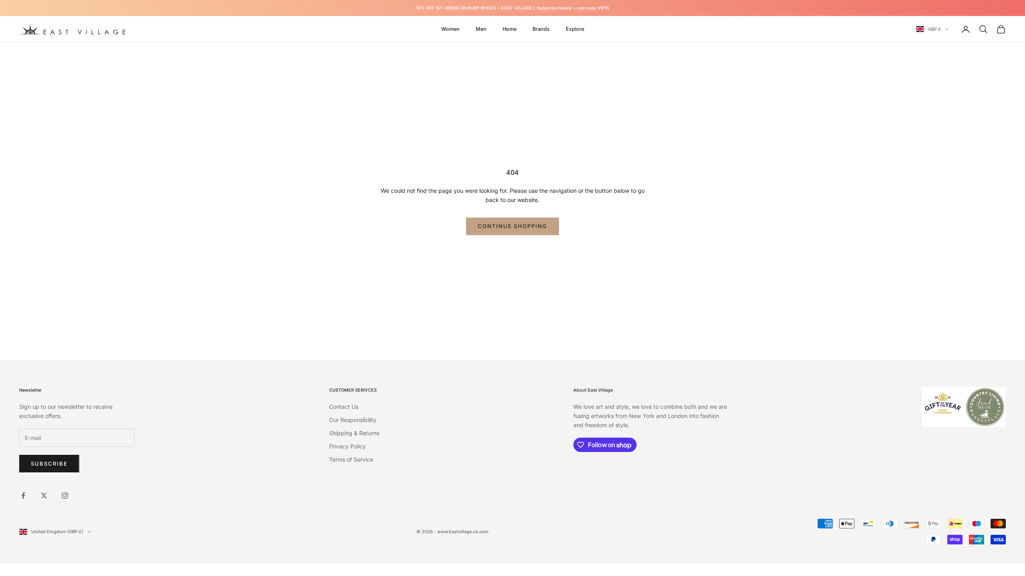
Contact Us (343, 406)
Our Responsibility (352, 419)
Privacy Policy (347, 446)
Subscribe (49, 463)
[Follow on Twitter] (44, 496)
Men (481, 29)
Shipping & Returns (354, 433)
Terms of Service (351, 459)
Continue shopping (512, 226)
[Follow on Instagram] (65, 496)
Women (450, 29)
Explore (575, 29)
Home (509, 29)
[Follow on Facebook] (23, 496)
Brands (541, 29)
